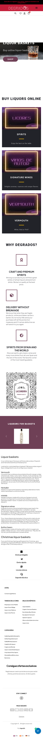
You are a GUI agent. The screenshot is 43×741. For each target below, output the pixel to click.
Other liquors (14, 652)
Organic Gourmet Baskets (29, 609)
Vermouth (15, 638)
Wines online (26, 620)
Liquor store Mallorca (10, 610)
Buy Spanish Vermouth (28, 614)
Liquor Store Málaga (9, 607)
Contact (6, 593)
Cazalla (6, 644)
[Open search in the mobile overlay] (15, 13)
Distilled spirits (16, 636)
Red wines (7, 658)
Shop (5, 604)
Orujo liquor (7, 652)
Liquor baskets (26, 606)
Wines (10, 655)
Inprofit (22, 728)
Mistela (6, 655)
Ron (7, 638)
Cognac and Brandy (9, 647)
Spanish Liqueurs (27, 617)
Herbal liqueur (16, 649)
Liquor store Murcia (9, 612)
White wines (15, 655)
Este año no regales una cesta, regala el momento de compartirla (21, 2)
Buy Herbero (25, 612)
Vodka (6, 636)
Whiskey (10, 641)
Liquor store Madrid (12, 604)
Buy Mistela (32, 612)
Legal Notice (12, 593)
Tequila (10, 636)
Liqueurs (14, 641)
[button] (36, 8)
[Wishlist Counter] (21, 13)
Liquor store (25, 623)
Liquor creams (8, 649)
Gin (5, 638)
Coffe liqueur (12, 644)
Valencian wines (34, 620)
